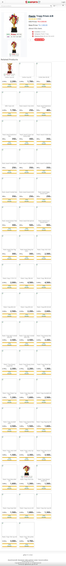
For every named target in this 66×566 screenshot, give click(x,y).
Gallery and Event (29, 560)
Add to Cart (38, 39)
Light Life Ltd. (27, 564)
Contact (36, 560)
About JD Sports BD (12, 560)
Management (21, 560)
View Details (9, 85)
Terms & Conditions (43, 560)
